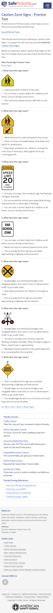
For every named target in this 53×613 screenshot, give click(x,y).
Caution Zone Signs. (10, 45)
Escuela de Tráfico (12, 469)
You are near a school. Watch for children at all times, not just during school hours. (24, 95)
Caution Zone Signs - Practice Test (23, 16)
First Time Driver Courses (14, 563)
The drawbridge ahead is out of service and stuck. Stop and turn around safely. (25, 400)
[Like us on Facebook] (5, 582)
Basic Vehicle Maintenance (15, 553)
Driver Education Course (15, 429)
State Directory (45, 594)
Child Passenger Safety (17, 496)
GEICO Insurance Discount (15, 549)
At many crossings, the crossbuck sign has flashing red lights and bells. (26, 195)
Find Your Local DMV (16, 489)
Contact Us (15, 594)
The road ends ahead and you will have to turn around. (24, 102)
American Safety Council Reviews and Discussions (24, 570)
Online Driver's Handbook (19, 492)
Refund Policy (42, 597)
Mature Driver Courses (13, 566)
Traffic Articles (10, 546)
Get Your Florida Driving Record (21, 485)
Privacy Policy (29, 597)
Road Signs (6, 65)
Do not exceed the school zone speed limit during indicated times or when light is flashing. (25, 202)
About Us (5, 594)
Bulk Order (8, 542)
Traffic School (10, 421)
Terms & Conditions (14, 597)
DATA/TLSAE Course (13, 460)
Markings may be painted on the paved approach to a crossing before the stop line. (25, 350)
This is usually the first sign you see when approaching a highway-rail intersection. (21, 253)
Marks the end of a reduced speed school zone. (26, 137)
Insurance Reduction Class (16, 441)
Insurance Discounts (12, 556)
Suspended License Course (16, 452)
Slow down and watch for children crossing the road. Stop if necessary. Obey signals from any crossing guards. (24, 151)
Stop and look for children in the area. (21, 89)
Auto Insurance (10, 559)
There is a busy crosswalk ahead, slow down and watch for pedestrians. (25, 143)
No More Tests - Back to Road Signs (17, 406)
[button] (47, 5)
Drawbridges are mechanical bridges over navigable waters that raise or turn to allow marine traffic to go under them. (25, 284)
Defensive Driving (29, 594)
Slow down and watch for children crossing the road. (24, 293)
